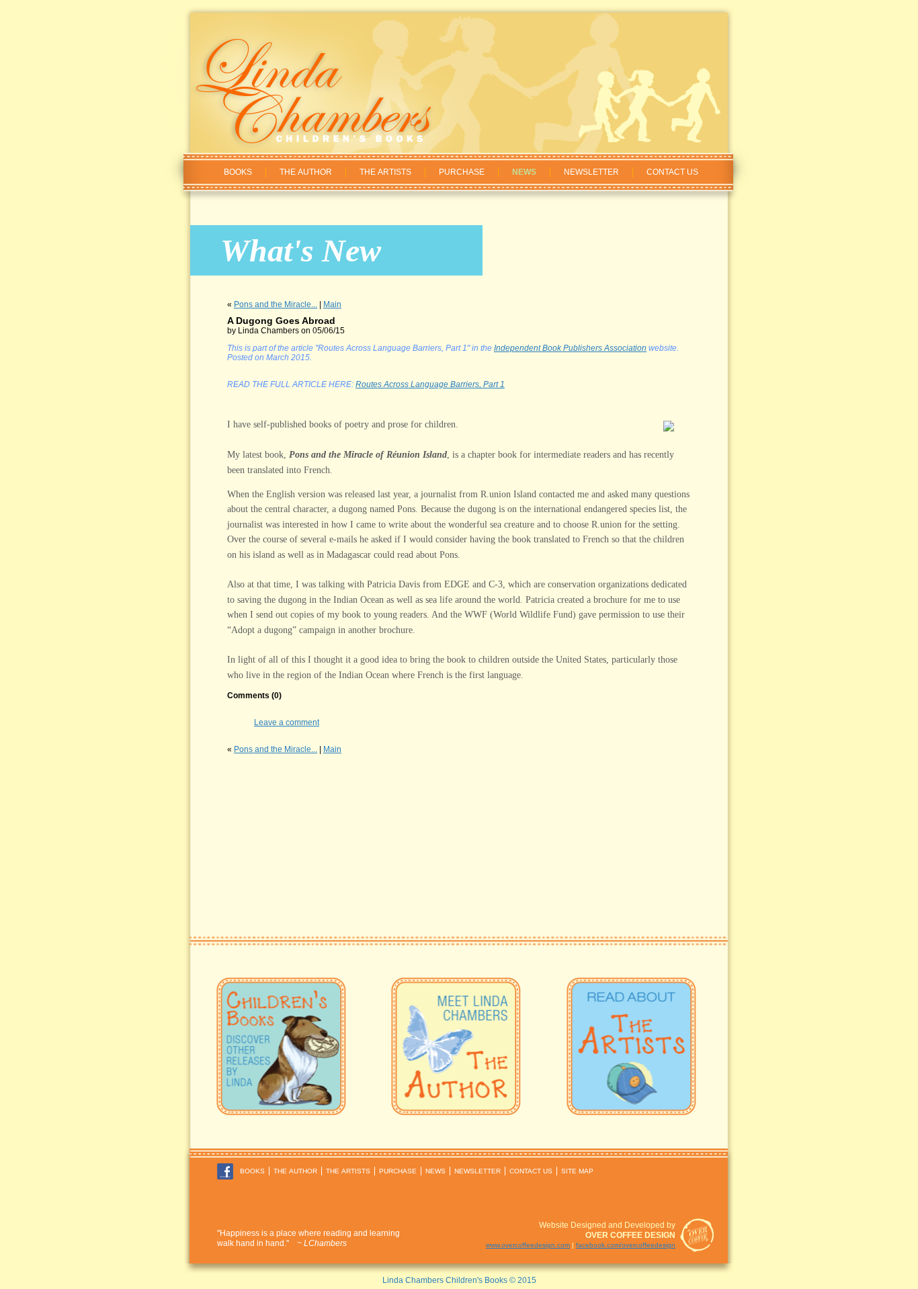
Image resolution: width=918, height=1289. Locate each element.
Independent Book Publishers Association (570, 348)
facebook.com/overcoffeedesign (625, 1245)
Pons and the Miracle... (275, 304)
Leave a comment (286, 722)
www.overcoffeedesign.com (528, 1245)
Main (332, 304)
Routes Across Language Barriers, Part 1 (430, 384)
